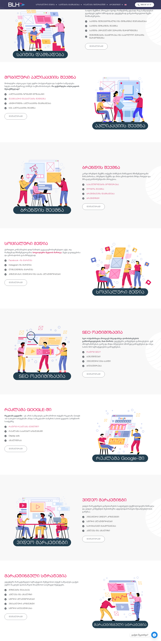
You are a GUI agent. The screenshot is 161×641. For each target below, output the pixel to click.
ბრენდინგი (115, 5)
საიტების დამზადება (69, 5)
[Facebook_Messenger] (154, 635)
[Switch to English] (125, 5)
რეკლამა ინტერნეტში (94, 5)
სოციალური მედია (45, 5)
